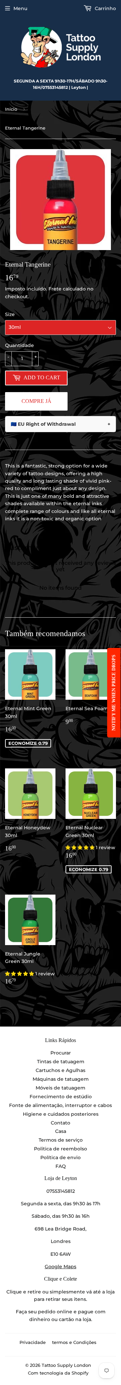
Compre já (36, 401)
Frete (55, 289)
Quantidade (19, 345)
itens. (80, 1299)
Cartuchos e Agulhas (60, 1070)
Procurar (60, 1053)
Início (11, 109)
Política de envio (60, 1157)
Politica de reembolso (60, 1149)
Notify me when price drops (113, 693)
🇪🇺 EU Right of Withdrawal (60, 424)
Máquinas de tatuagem (61, 1079)
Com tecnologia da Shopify (58, 1373)
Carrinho (104, 8)
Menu (20, 8)
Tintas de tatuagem (60, 1062)
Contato (60, 1123)
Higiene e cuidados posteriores (60, 1114)
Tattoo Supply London (66, 1365)
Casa (60, 1131)
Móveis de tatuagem (60, 1088)
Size (10, 314)
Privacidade (32, 1342)
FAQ (60, 1166)
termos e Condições (74, 1342)
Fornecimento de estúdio (61, 1097)
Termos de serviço (61, 1140)
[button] (81, 847)
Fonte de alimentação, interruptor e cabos (60, 1105)
